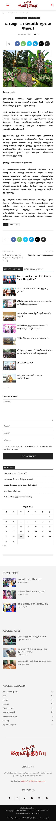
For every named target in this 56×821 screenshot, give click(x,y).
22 (50, 532)
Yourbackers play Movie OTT (15, 473)
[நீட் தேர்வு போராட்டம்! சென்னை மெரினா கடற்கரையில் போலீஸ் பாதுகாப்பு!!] (9, 353)
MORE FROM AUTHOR (34, 269)
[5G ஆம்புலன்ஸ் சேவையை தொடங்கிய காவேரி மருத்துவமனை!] (9, 303)
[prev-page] (4, 387)
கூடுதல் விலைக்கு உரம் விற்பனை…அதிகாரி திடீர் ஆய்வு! (13, 258)
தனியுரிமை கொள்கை (23, 813)
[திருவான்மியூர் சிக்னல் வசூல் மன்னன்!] (9, 640)
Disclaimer (36, 813)
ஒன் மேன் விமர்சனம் (12, 491)
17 (14, 532)
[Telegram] (35, 43)
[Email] (41, 43)
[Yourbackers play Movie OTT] (9, 582)
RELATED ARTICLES (12, 269)
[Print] (47, 43)
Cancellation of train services (40, 255)
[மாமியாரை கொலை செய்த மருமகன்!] (9, 594)
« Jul (5, 545)
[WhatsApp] (23, 43)
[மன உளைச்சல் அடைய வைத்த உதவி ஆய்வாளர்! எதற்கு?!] (9, 652)
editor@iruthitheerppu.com (33, 781)
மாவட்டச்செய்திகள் (23, 13)
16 (6, 532)
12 (28, 527)
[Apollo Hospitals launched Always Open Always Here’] (9, 279)
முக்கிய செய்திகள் (9, 13)
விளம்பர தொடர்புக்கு (26, 808)
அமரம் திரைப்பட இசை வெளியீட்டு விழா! (20, 485)
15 (50, 527)
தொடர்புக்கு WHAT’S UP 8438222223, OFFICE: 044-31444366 (27, 811)
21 (42, 532)
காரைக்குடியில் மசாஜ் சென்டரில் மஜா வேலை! (35, 661)
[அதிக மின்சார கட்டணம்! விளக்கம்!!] (9, 341)
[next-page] (8, 387)
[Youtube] (46, 798)
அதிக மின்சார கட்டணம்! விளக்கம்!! (33, 338)
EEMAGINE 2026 (25, 362)
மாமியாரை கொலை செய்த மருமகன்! (18, 479)
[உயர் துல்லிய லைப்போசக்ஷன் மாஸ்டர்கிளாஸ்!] (9, 378)
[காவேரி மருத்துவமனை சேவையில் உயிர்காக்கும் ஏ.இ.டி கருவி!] (9, 328)
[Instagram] (17, 798)
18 (21, 532)
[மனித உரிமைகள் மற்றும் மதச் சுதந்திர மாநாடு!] (9, 316)
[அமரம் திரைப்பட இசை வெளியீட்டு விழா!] (9, 607)
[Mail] (24, 798)
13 (36, 527)
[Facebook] (17, 43)
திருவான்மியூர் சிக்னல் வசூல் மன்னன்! (32, 637)
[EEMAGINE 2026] (9, 365)
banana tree (14, 225)
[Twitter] (29, 43)
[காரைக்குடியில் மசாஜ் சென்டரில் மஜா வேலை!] (9, 664)
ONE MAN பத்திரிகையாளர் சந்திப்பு (18, 497)
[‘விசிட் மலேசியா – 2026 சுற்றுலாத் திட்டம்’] (9, 291)
